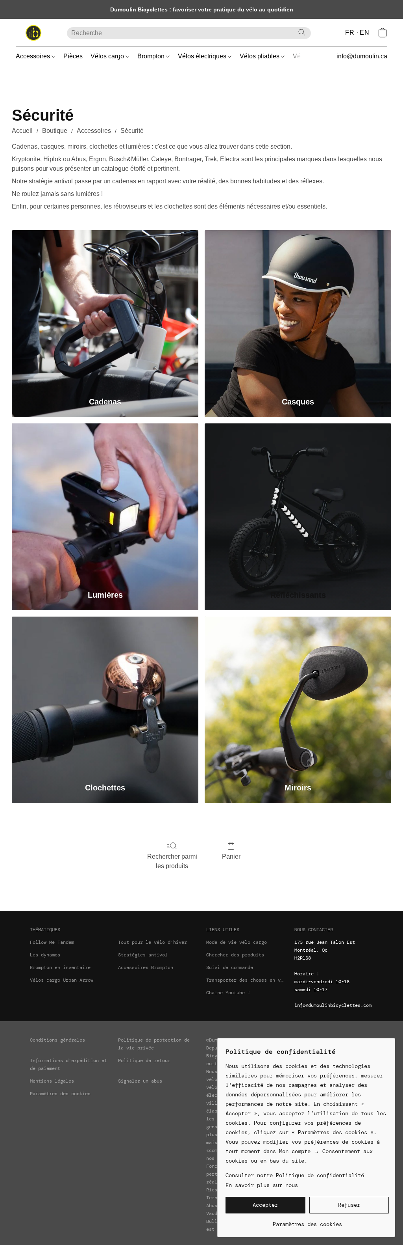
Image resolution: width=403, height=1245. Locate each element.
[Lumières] (105, 502)
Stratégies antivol (143, 955)
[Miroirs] (298, 696)
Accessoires (34, 56)
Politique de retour (144, 1060)
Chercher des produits (235, 955)
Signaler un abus (140, 1081)
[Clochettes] (105, 696)
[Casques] (298, 309)
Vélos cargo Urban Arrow (61, 980)
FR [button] (349, 32)
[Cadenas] (105, 309)
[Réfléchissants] (298, 502)
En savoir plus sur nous (262, 1185)
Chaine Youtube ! (228, 993)
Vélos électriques (203, 56)
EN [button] (364, 32)
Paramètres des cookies (60, 1093)
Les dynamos (45, 955)
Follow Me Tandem (52, 942)
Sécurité (132, 130)
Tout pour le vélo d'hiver (152, 942)
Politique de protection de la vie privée (154, 1044)
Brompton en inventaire (60, 967)
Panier (231, 856)
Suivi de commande (229, 967)
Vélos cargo (108, 56)
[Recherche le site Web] (302, 32)
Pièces (73, 56)
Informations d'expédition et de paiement (68, 1064)
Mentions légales (52, 1081)
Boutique (54, 130)
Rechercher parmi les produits (172, 861)
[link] (307, 1221)
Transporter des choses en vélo (245, 980)
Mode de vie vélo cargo (236, 942)
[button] (33, 33)
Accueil (22, 130)
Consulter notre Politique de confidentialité (295, 1175)
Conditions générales (57, 1040)
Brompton (151, 56)
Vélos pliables (260, 56)
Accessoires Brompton (145, 967)
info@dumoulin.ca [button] (361, 56)
